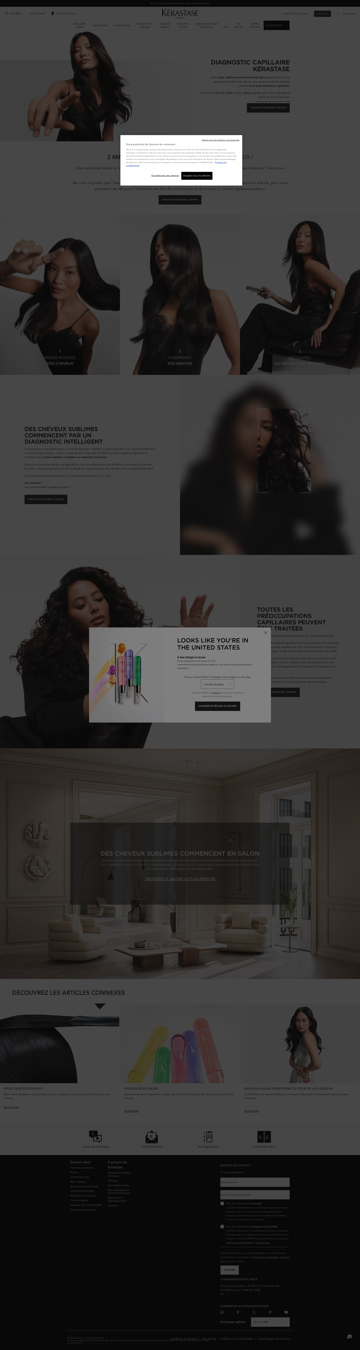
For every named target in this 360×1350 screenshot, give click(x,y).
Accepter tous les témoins (196, 175)
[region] (181, 160)
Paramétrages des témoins (165, 175)
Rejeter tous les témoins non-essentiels (220, 140)
